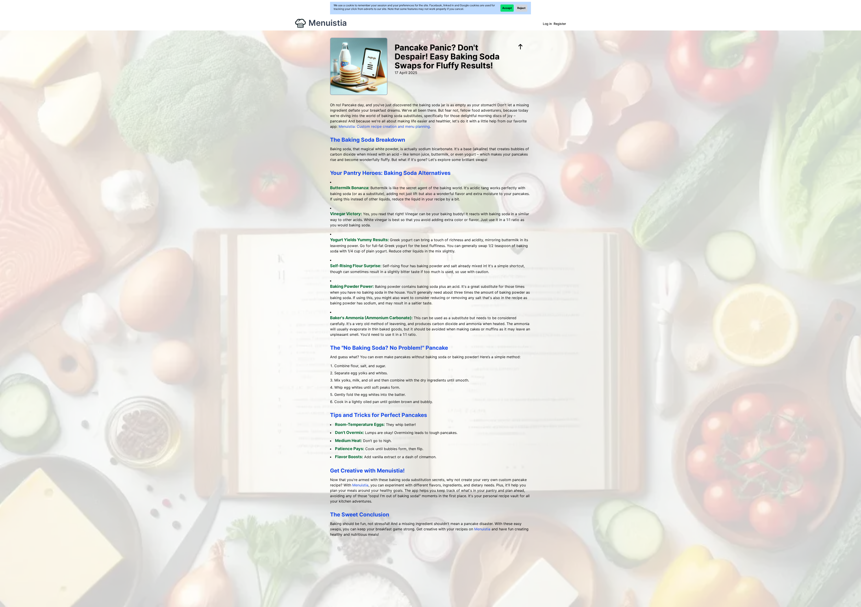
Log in (547, 24)
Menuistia (328, 23)
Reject (521, 8)
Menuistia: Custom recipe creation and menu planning (384, 126)
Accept (507, 8)
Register (560, 24)
